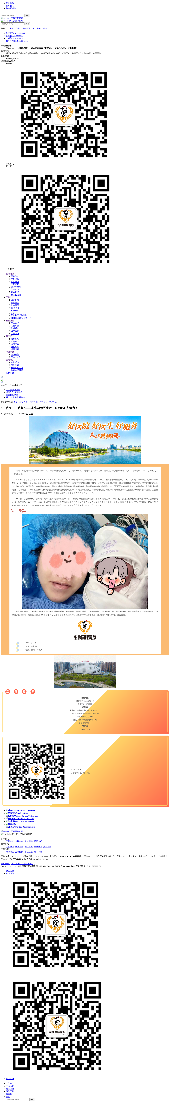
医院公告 (15, 300)
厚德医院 (19, 852)
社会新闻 (15, 305)
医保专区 (15, 344)
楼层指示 (15, 349)
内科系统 (15, 326)
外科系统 (15, 328)
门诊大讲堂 (16, 357)
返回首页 (10, 871)
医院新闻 (15, 303)
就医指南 (10, 336)
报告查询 (15, 341)
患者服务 (10, 360)
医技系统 (15, 331)
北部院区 (10, 852)
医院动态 (10, 297)
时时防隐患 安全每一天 (21, 318)
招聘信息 (10, 373)
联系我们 (10, 6)
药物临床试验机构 (19, 315)
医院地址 (10, 841)
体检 (18, 28)
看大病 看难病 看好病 (15, 397)
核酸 (39, 28)
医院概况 (10, 274)
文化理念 (15, 279)
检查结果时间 (17, 370)
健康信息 (10, 352)
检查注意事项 (17, 368)
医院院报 (15, 308)
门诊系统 (15, 323)
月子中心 (38, 852)
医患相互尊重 (12, 395)
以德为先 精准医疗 (14, 392)
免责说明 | (18, 864)
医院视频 (15, 284)
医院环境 (15, 282)
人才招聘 (29, 841)
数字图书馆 (11, 8)
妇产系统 (15, 334)
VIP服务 (14, 310)
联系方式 (38, 841)
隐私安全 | (6, 864)
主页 (15, 402)
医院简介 (15, 276)
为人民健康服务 (13, 390)
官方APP (10, 1079)
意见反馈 (15, 362)
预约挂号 (10, 3)
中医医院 (29, 852)
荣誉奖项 (15, 289)
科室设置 (10, 320)
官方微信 (10, 873)
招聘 (45, 28)
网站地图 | (29, 864)
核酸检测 (26, 28)
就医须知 (15, 347)
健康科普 (15, 354)
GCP (13, 313)
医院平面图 (16, 287)
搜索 (27, 15)
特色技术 (52, 402)
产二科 (43, 402)
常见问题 (15, 365)
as (33, 28)
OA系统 (14, 38)
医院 (11, 28)
